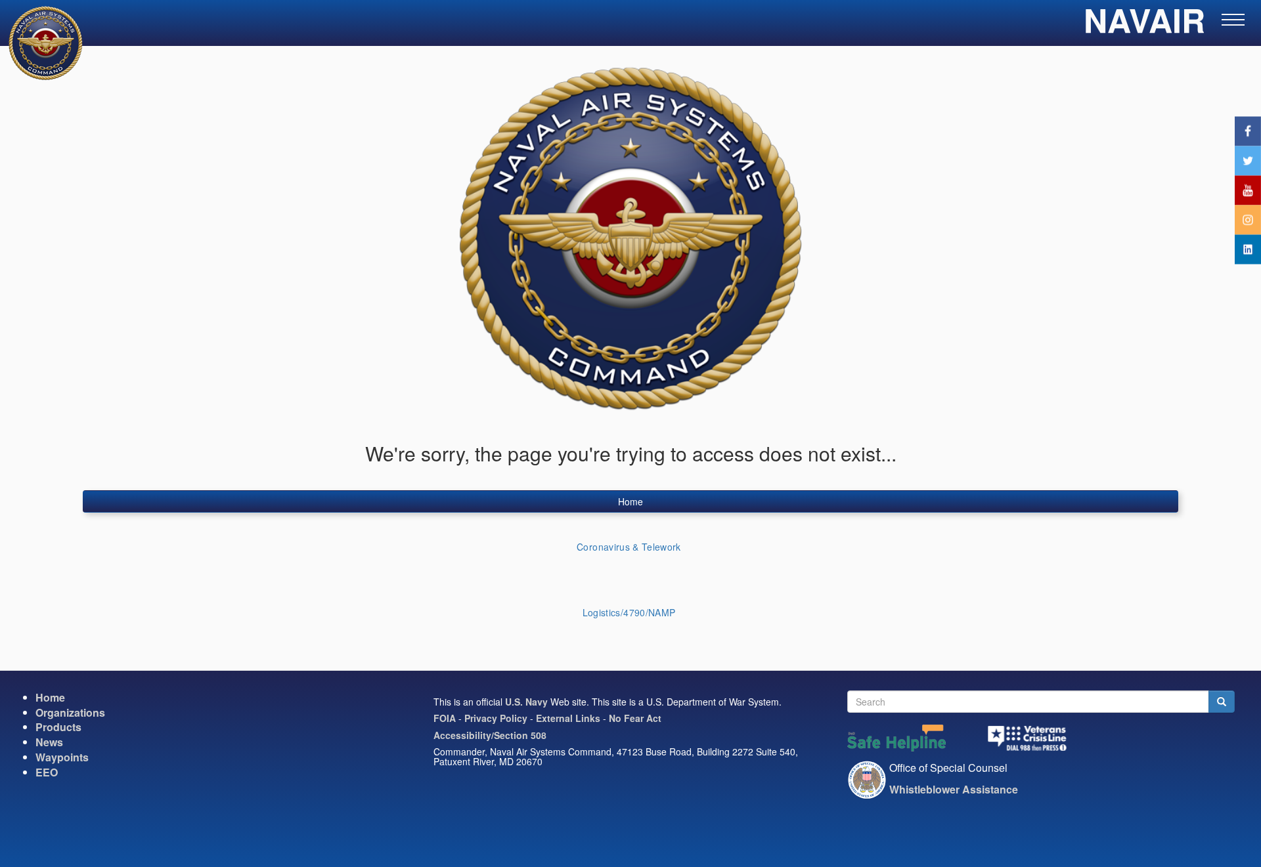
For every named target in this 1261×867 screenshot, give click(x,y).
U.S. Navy (526, 701)
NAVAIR (1144, 26)
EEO (46, 772)
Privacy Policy (495, 718)
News (49, 742)
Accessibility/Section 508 (489, 735)
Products (58, 726)
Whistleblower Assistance (953, 789)
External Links (568, 718)
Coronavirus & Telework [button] (629, 546)
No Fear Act (635, 718)
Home (630, 501)
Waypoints (62, 757)
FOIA (444, 718)
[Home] (37, 43)
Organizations (70, 712)
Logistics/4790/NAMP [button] (629, 612)
